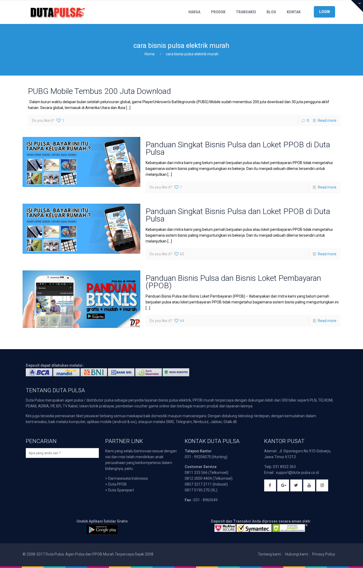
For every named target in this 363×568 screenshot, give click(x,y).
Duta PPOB (117, 484)
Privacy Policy (323, 554)
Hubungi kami (296, 554)
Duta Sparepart (121, 490)
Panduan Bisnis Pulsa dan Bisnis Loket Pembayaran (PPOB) (233, 281)
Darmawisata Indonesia (128, 478)
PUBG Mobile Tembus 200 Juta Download (99, 91)
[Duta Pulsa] (57, 12)
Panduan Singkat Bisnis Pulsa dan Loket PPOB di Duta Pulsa (238, 148)
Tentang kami (269, 554)
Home (150, 54)
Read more (327, 120)
